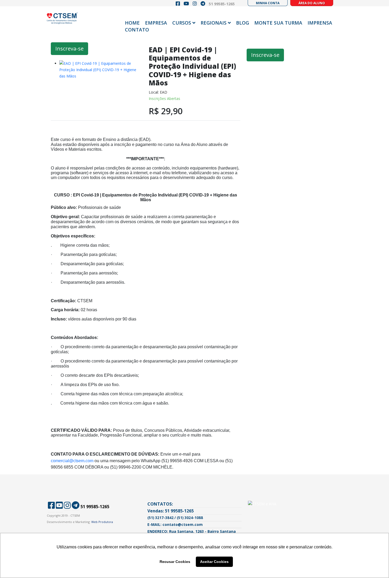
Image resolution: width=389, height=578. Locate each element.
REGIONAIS (214, 23)
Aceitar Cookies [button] (214, 561)
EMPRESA (156, 23)
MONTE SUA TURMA (278, 23)
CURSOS (181, 23)
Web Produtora (102, 522)
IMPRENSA (319, 23)
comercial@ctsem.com (72, 460)
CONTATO (137, 29)
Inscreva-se (69, 48)
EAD (163, 92)
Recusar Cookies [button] (175, 561)
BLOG (242, 23)
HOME (132, 23)
